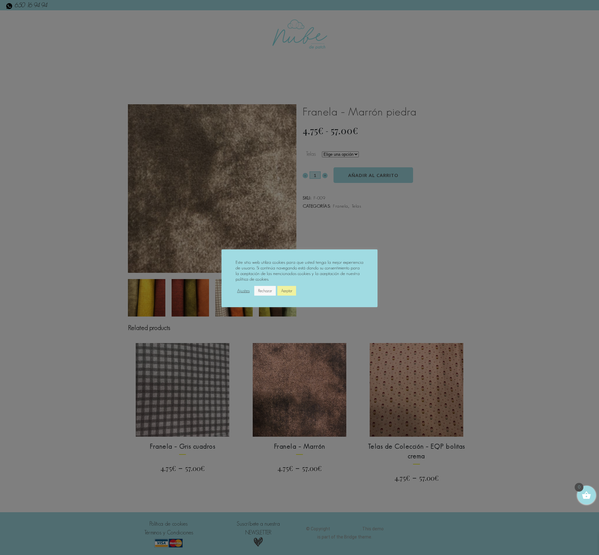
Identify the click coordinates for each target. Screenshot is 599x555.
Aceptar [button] (286, 290)
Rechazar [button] (265, 290)
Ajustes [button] (243, 290)
